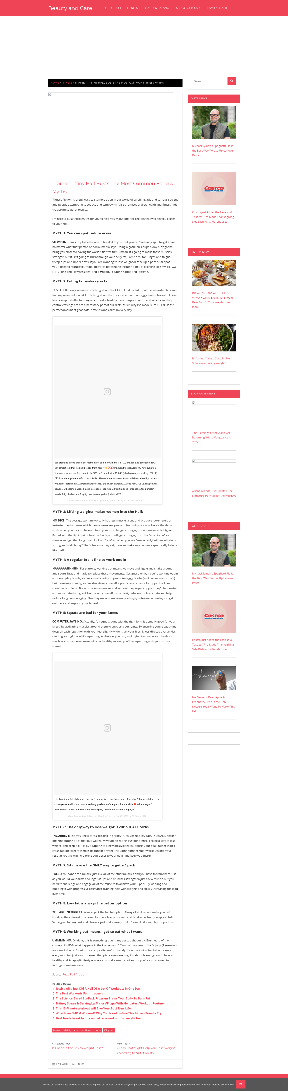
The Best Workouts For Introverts (79, 993)
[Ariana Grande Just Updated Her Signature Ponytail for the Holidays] (214, 461)
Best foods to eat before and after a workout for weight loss (99, 1018)
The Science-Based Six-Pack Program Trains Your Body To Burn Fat (103, 998)
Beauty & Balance (157, 8)
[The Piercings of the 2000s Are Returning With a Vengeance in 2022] (214, 403)
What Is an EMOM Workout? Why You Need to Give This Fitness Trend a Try (109, 1013)
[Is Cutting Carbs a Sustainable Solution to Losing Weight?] (214, 326)
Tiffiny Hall (92, 500)
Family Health (217, 8)
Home (54, 82)
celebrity (67, 1030)
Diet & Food (112, 8)
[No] (284, 1084)
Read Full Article (73, 974)
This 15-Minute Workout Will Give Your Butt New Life (93, 1008)
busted (56, 1030)
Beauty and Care (70, 8)
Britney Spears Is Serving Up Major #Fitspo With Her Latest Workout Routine (110, 1003)
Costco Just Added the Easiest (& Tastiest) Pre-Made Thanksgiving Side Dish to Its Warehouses (213, 216)
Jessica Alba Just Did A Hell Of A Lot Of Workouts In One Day (98, 988)
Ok (241, 1084)
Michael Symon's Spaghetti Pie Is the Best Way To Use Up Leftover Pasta (213, 150)
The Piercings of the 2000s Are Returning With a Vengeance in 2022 (211, 437)
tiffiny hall (109, 1030)
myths (98, 1030)
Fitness (132, 8)
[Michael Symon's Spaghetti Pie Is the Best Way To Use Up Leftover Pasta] (214, 108)
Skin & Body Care (188, 8)
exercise (78, 1030)
